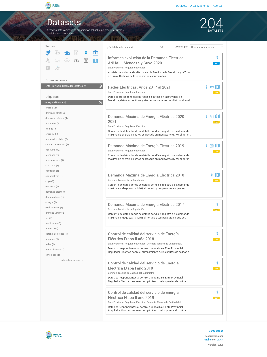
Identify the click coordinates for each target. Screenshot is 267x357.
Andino (208, 339)
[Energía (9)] (86, 54)
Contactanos (216, 331)
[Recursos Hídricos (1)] (86, 62)
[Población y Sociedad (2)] (76, 62)
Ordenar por (181, 46)
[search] (161, 47)
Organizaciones (199, 5)
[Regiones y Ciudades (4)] (95, 62)
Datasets (181, 5)
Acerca (217, 5)
